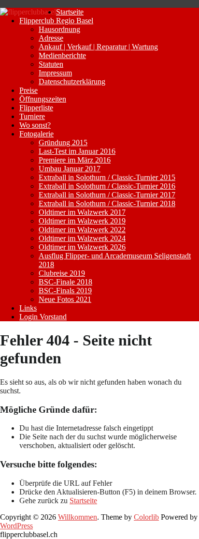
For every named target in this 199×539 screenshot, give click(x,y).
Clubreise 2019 (62, 273)
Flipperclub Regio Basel (56, 20)
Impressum (55, 73)
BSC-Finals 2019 (65, 290)
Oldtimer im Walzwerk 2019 (82, 221)
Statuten (51, 64)
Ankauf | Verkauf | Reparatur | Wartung (98, 47)
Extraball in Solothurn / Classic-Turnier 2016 (107, 186)
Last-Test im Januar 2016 (77, 151)
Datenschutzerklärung (72, 81)
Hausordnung (59, 29)
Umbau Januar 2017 (69, 169)
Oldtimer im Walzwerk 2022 (82, 229)
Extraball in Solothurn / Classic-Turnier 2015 (107, 177)
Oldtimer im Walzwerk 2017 (82, 212)
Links (28, 308)
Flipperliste (36, 108)
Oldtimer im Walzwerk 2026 (82, 247)
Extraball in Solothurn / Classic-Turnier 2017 (107, 195)
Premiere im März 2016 (75, 160)
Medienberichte (62, 55)
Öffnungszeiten (42, 99)
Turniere (32, 116)
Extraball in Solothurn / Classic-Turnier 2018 (107, 203)
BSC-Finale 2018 (65, 282)
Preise (28, 90)
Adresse (51, 38)
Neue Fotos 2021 (65, 299)
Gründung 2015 (63, 142)
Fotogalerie (36, 134)
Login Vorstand (43, 317)
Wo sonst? (35, 125)
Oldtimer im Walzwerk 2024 (82, 238)
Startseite (70, 12)
